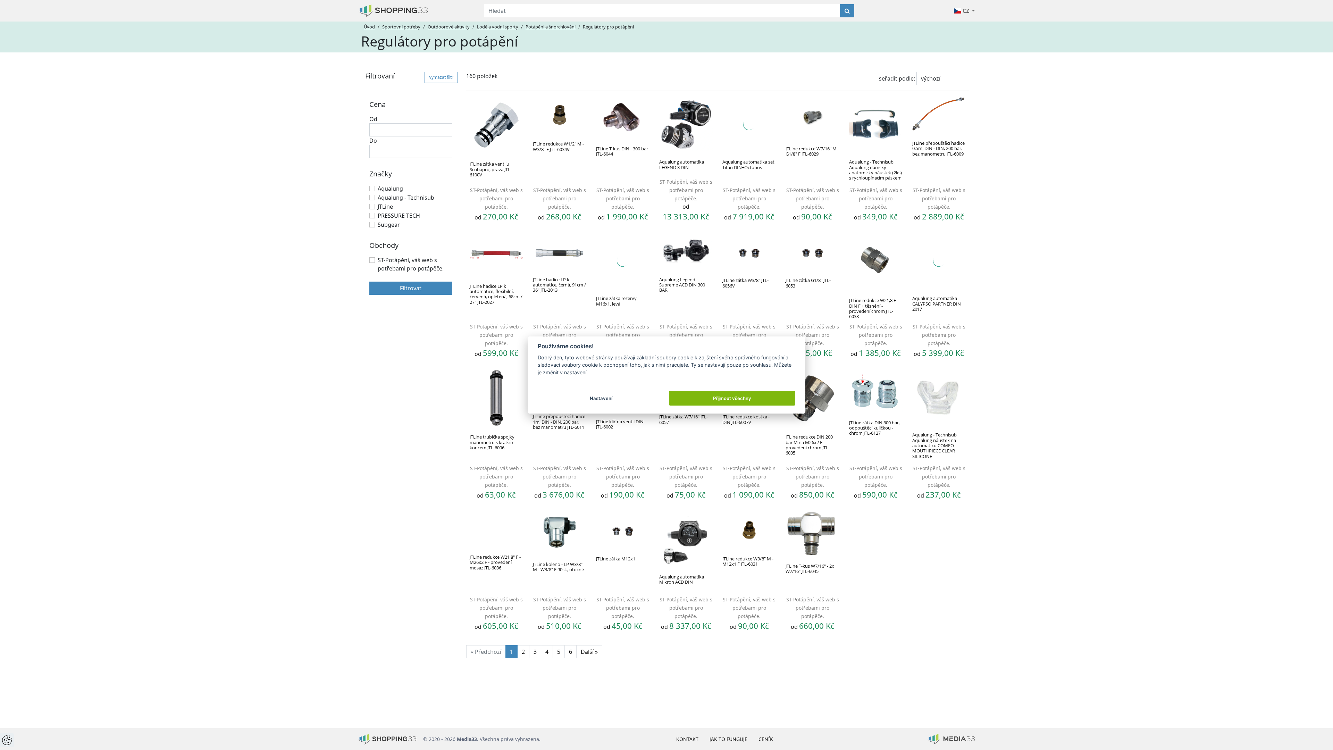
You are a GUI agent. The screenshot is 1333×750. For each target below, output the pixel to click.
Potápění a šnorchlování (551, 27)
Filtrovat (410, 288)
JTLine (385, 206)
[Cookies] (7, 740)
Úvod (369, 27)
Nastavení (601, 398)
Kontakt (687, 739)
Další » (589, 652)
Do (373, 140)
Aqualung (390, 188)
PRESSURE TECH (399, 215)
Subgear (389, 224)
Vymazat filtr (441, 77)
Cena (377, 104)
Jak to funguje (728, 739)
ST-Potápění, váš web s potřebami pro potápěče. (411, 264)
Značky (380, 173)
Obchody (384, 245)
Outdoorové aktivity (449, 27)
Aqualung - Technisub (406, 197)
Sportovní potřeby (401, 27)
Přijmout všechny (732, 398)
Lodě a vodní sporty (497, 27)
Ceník (765, 739)
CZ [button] (966, 11)
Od (373, 119)
